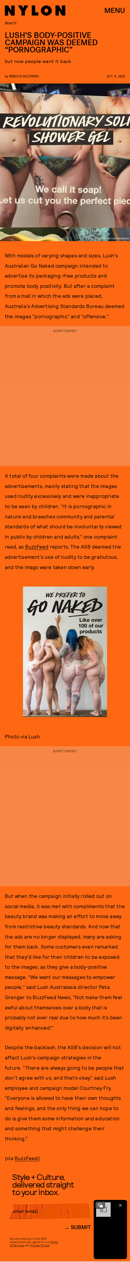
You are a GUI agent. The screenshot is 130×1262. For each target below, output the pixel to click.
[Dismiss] (120, 1205)
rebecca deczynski (24, 76)
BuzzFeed (37, 546)
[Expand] (100, 1205)
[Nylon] (35, 10)
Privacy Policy (40, 1245)
